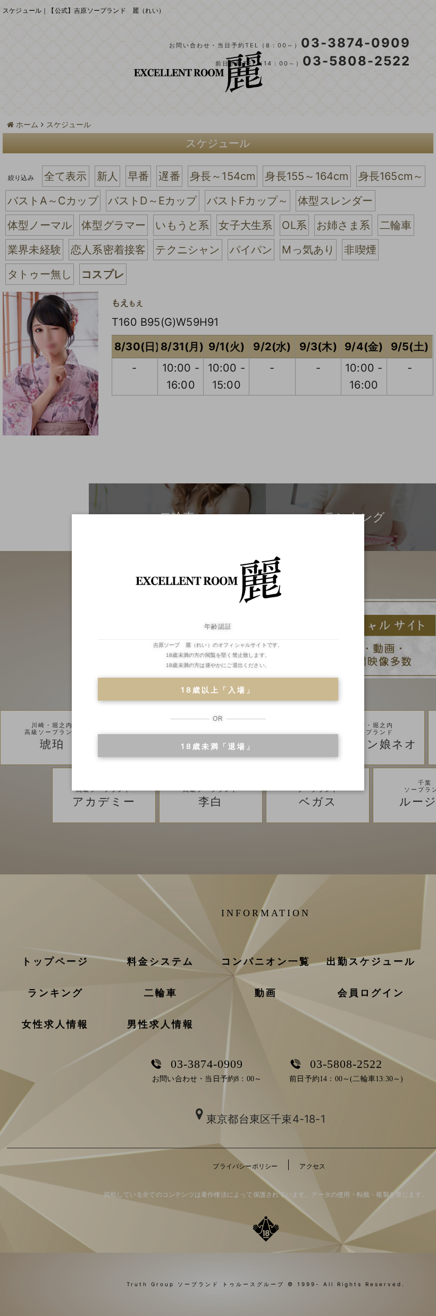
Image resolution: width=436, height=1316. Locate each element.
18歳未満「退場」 (218, 746)
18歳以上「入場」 (218, 689)
